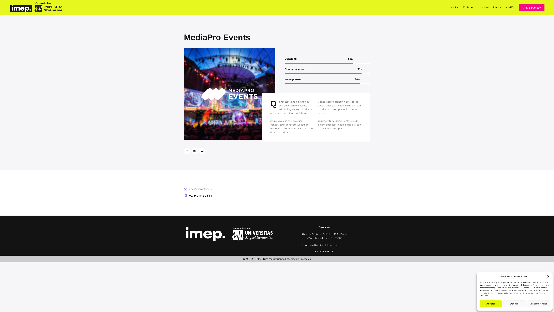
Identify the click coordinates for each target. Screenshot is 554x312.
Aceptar (490, 303)
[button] (548, 276)
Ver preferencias (538, 303)
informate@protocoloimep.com (320, 245)
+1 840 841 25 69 (200, 195)
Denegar (514, 303)
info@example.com (200, 189)
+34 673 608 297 (324, 251)
